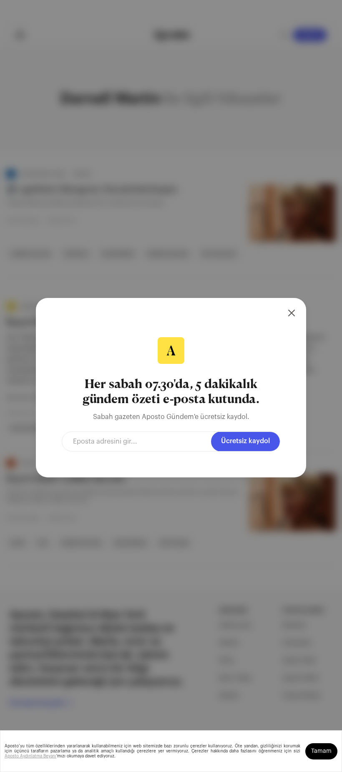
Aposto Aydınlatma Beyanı (30, 756)
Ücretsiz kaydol (245, 441)
